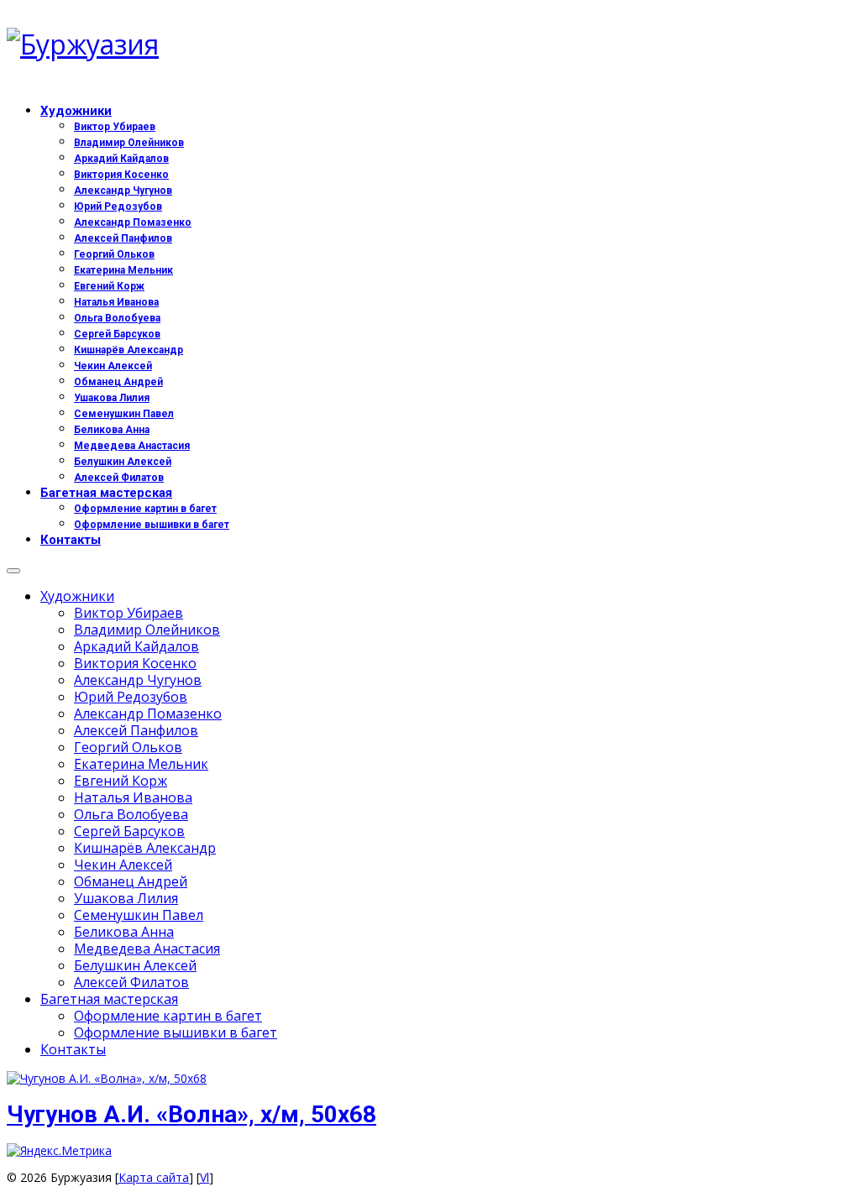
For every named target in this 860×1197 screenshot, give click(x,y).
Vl (204, 1177)
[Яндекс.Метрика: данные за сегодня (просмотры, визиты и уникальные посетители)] (59, 1150)
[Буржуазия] (430, 44)
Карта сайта (153, 1177)
